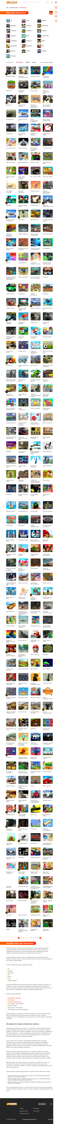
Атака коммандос (22, 640)
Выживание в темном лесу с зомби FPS (11, 380)
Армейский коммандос (8, 322)
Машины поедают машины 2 (35, 555)
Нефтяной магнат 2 (10, 511)
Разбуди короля (22, 351)
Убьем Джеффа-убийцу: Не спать (47, 626)
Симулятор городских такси (10, 393)
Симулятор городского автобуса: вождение (23, 930)
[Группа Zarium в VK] (51, 1104)
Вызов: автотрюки (10, 786)
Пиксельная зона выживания (47, 858)
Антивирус (8, 756)
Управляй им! (9, 364)
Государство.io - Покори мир (10, 872)
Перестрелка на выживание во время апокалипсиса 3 (35, 887)
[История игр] (51, 2)
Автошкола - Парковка (46, 380)
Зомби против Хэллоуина (9, 772)
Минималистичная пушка (22, 684)
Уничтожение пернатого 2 (9, 844)
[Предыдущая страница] (19, 938)
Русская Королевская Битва (47, 711)
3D (11, 20)
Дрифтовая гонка (10, 611)
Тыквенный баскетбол (8, 887)
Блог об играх (36, 1111)
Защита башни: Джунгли (22, 380)
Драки (43, 40)
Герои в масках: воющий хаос (46, 729)
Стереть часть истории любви (21, 598)
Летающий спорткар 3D (47, 309)
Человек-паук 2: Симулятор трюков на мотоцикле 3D (35, 801)
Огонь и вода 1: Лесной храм (22, 871)
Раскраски (28, 30)
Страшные (28, 40)
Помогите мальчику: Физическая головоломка (23, 744)
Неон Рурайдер (46, 668)
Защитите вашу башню (9, 481)
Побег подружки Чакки (46, 438)
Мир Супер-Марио (35, 654)
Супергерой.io (21, 293)
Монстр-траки (45, 35)
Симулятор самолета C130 (23, 366)
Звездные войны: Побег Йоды (35, 438)
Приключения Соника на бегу (36, 772)
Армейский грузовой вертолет (35, 380)
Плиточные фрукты (47, 771)
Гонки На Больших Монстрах (10, 858)
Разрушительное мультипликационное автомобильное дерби (23, 613)
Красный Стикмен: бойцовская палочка (23, 758)
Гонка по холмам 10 (35, 408)
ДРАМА (8, 929)
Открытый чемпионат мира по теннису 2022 (11, 584)
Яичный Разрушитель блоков (48, 698)
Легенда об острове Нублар (23, 495)
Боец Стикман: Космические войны (35, 540)
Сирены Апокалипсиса (21, 409)
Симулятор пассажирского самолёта (34, 352)
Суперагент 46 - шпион (10, 352)
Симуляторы (45, 25)
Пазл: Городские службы (34, 495)
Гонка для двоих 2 (10, 293)
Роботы (28, 50)
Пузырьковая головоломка (14, 997)
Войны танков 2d (47, 786)
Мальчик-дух (21, 857)
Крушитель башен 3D (36, 697)
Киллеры (44, 50)
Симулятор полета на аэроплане (10, 743)
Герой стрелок (9, 900)
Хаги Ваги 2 (9, 494)
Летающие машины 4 (35, 857)
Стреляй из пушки (22, 842)
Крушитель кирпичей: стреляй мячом (10, 641)
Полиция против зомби (46, 815)
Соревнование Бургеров (34, 930)
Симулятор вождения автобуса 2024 (23, 438)
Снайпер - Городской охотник (47, 901)
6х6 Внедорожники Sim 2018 (35, 712)
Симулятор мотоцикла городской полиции (36, 395)
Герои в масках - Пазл (47, 495)
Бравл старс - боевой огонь (34, 758)
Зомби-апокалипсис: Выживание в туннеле (11, 338)
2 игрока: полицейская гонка (35, 526)
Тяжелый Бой (34, 322)
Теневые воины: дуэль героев (46, 555)
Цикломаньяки (34, 365)
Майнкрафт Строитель (21, 479)
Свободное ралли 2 (47, 683)
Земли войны (21, 525)
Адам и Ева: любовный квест (46, 872)
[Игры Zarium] (11, 1)
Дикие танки (33, 814)
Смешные (28, 25)
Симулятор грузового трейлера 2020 (11, 438)
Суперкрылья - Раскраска (21, 323)
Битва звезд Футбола (21, 337)
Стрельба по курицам (21, 555)
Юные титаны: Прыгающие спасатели (46, 395)
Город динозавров (47, 336)
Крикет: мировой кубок (10, 540)
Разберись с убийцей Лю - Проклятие (48, 743)
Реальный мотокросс (48, 511)
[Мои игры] (47, 2)
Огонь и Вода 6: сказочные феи (22, 814)
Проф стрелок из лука (10, 598)
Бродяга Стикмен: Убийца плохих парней (22, 308)
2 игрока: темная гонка (22, 466)
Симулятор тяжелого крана (11, 466)
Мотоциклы (29, 45)
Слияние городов (10, 626)
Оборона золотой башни (10, 799)
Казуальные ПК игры (24, 1113)
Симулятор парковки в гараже (11, 697)
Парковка (44, 30)
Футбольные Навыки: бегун (48, 352)
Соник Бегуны (34, 829)
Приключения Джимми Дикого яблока (22, 655)
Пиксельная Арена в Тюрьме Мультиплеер (23, 787)
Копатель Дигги (34, 568)
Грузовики (13, 35)
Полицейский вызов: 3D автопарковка (47, 844)
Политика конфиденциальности (29, 1119)
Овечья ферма (46, 480)
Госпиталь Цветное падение (47, 758)
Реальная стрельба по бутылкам (47, 598)
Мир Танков (45, 293)
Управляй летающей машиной (11, 553)
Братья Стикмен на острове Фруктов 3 (10, 409)
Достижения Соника (23, 539)
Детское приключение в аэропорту (21, 569)
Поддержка (50, 1119)
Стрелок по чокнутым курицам (10, 654)
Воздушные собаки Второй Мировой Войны (35, 451)
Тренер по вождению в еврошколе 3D (11, 712)
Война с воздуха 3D (47, 422)
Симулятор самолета (36, 307)
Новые (34, 62)
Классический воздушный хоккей (35, 423)
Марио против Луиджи (46, 915)
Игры (7, 7)
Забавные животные (11, 422)
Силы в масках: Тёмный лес (22, 452)
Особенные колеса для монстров (47, 526)
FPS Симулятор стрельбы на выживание (34, 901)
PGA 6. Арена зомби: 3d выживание (35, 612)
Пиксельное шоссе (22, 915)
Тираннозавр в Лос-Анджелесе (35, 641)
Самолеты (13, 56)
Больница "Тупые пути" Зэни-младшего (22, 424)
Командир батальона (35, 915)
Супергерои (14, 40)
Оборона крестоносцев (34, 294)
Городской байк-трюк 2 (23, 887)
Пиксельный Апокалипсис (46, 930)
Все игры (22, 1108)
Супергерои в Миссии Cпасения (35, 583)
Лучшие (28, 62)
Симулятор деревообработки (47, 829)
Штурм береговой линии (22, 801)
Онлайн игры (36, 1108)
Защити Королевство (23, 668)
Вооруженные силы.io (46, 323)
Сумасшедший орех (23, 511)
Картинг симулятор (47, 465)
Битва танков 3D (22, 711)
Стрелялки (13, 30)
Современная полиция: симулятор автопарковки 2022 (35, 481)
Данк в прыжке (34, 668)
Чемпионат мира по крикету (23, 729)
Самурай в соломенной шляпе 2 (35, 684)
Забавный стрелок (10, 813)
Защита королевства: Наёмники (34, 597)
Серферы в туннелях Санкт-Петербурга (48, 887)
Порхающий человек (23, 697)
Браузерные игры (14, 7)
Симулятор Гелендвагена (9, 828)
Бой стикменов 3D (47, 451)
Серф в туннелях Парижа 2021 (35, 872)
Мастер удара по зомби (47, 641)
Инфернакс (8, 451)
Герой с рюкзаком (22, 900)
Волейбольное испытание (34, 337)
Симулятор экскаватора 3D (46, 569)
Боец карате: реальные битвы (34, 743)
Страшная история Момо (22, 828)
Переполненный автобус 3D (46, 409)
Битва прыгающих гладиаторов (10, 684)
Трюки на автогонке (23, 583)
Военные (13, 50)
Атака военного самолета (9, 669)
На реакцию (14, 45)
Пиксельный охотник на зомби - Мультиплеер (11, 569)
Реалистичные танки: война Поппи (48, 366)
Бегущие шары (34, 511)
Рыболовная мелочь (35, 626)
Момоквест (45, 654)
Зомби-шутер (9, 525)
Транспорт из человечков (34, 466)
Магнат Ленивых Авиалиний (22, 626)
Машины (44, 20)
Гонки (27, 20)
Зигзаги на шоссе (47, 583)
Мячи (27, 35)
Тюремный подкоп (10, 308)
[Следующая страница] (40, 938)
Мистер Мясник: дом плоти (11, 729)
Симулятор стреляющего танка (47, 612)
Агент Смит (9, 914)
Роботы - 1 (33, 786)
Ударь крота (33, 728)
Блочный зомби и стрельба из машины (23, 772)
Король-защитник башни (22, 395)
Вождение (13, 25)
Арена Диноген (34, 843)
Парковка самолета (47, 800)
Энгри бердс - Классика (46, 540)
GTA (43, 45)
